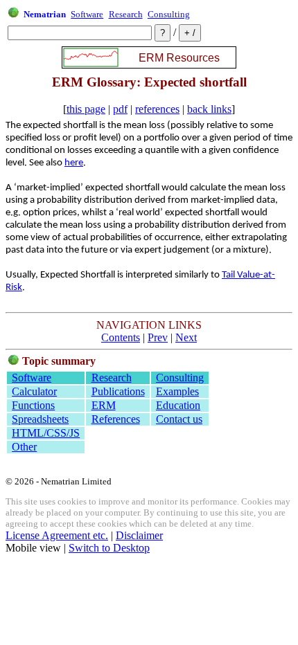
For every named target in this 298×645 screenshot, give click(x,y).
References (115, 419)
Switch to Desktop (109, 548)
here (73, 163)
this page (86, 109)
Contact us (179, 419)
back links (209, 109)
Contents (120, 337)
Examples (177, 391)
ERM (103, 405)
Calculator (34, 391)
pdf (120, 109)
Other (24, 447)
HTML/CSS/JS (46, 433)
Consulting (169, 14)
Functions (33, 405)
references (157, 109)
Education (178, 405)
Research (126, 14)
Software (87, 14)
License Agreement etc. (57, 535)
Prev (158, 337)
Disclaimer (139, 535)
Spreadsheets (40, 419)
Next (186, 337)
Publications (118, 391)
